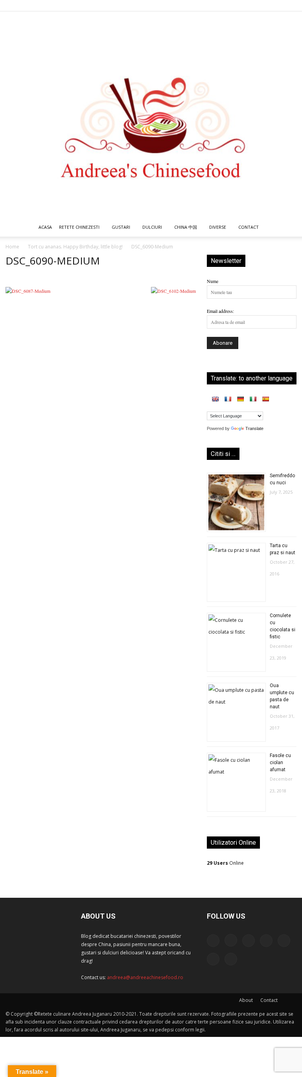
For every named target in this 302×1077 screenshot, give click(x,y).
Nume (212, 281)
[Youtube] (290, 5)
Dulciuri (152, 227)
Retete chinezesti (79, 227)
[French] (227, 399)
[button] (287, 227)
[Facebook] (213, 5)
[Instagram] (226, 5)
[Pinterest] (252, 5)
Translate (254, 428)
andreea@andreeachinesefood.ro (145, 977)
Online (225, 863)
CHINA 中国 (185, 227)
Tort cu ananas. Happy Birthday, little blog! (75, 246)
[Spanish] (265, 399)
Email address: (220, 311)
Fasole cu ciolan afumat (280, 762)
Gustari (121, 227)
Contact (269, 1000)
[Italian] (252, 399)
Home (12, 246)
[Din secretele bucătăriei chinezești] (151, 114)
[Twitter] (265, 5)
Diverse (217, 227)
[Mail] (239, 5)
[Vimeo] (278, 5)
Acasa (45, 227)
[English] (215, 399)
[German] (240, 399)
